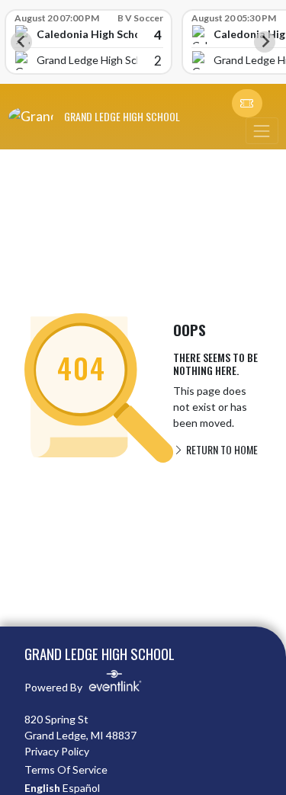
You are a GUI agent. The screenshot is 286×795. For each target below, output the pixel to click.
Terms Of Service (66, 769)
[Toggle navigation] (262, 130)
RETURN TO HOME (221, 449)
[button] (247, 103)
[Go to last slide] (21, 42)
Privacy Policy (56, 751)
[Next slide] (264, 42)
